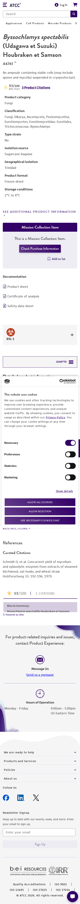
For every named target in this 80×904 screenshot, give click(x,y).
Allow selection (40, 511)
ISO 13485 (17, 890)
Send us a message (40, 675)
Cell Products (35, 23)
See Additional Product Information (39, 212)
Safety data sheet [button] (20, 306)
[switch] (70, 454)
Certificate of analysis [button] (23, 296)
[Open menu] (5, 5)
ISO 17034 (63, 890)
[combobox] (37, 14)
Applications (14, 23)
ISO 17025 (40, 890)
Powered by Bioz (14, 614)
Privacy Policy (55, 417)
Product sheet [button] (17, 287)
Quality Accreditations (29, 884)
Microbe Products (60, 23)
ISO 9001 (61, 884)
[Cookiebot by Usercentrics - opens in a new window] (59, 381)
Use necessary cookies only (40, 520)
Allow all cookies (39, 502)
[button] (74, 14)
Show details (64, 491)
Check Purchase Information (40, 248)
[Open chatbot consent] (72, 896)
